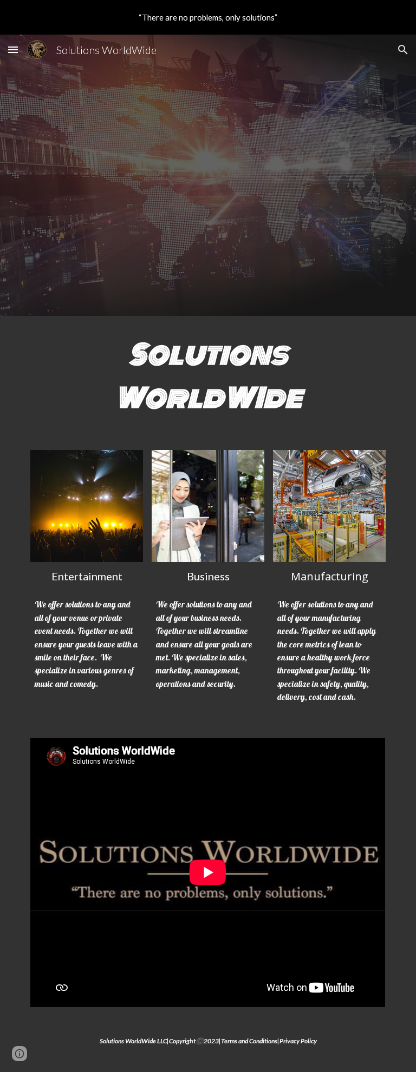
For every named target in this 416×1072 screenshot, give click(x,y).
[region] (208, 17)
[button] (13, 49)
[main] (207, 376)
